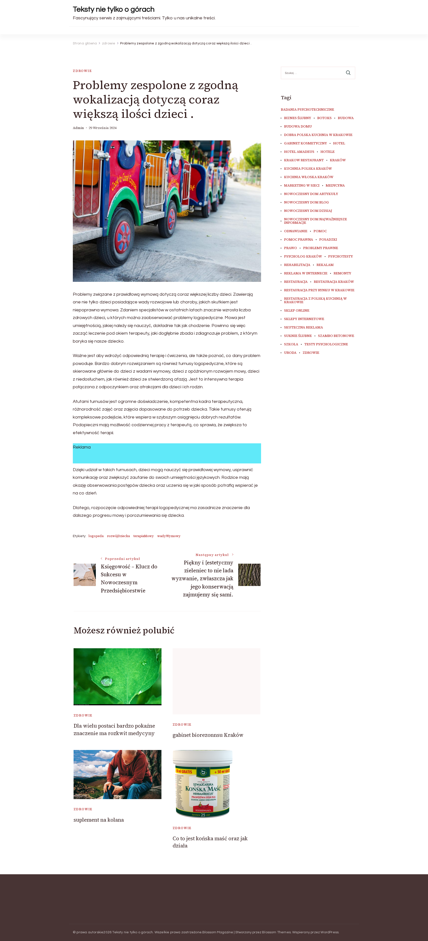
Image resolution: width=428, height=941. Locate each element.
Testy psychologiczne (326, 344)
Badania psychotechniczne (307, 109)
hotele (328, 152)
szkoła (291, 344)
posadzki (328, 239)
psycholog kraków (303, 256)
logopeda (96, 536)
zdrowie (82, 71)
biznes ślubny (297, 118)
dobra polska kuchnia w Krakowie (318, 135)
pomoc (320, 231)
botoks (324, 118)
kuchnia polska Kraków (308, 168)
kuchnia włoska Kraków (308, 177)
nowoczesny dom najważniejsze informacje (315, 221)
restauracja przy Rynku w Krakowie (319, 290)
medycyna (335, 185)
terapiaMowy (143, 536)
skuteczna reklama (303, 327)
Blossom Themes (276, 932)
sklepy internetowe (304, 319)
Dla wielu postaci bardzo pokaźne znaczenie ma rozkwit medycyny (114, 729)
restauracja (296, 282)
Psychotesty (340, 256)
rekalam (325, 265)
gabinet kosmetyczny (305, 143)
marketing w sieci (302, 185)
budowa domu (298, 126)
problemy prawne (320, 248)
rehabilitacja (297, 265)
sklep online (296, 310)
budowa (346, 118)
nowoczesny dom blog (306, 202)
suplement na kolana (99, 819)
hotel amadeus (299, 152)
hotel (339, 143)
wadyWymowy (169, 536)
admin (78, 128)
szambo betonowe (336, 336)
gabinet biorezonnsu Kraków (208, 735)
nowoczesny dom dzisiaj (308, 211)
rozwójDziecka (118, 536)
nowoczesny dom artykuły (311, 194)
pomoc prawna (298, 239)
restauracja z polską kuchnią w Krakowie (315, 300)
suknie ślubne (298, 336)
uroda (290, 353)
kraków (338, 160)
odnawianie (295, 231)
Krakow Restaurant (304, 160)
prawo (290, 248)
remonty (342, 273)
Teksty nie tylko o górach (114, 9)
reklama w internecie (305, 273)
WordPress (330, 932)
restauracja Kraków (334, 282)
